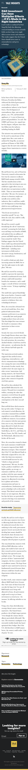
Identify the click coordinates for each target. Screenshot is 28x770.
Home (4, 750)
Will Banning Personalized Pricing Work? (12, 692)
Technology (17, 664)
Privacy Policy (14, 751)
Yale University (7, 751)
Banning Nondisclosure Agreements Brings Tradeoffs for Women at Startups (14, 705)
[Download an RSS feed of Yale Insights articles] (14, 757)
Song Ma (5, 83)
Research (4, 7)
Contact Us (8, 750)
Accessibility (20, 751)
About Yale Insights (16, 750)
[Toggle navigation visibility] (3, 3)
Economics (6, 664)
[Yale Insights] (13, 3)
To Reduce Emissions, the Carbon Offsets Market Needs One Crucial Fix (13, 685)
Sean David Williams (6, 78)
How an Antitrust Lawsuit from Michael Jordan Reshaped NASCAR (14, 711)
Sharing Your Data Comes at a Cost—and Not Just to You (14, 698)
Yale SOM (23, 750)
